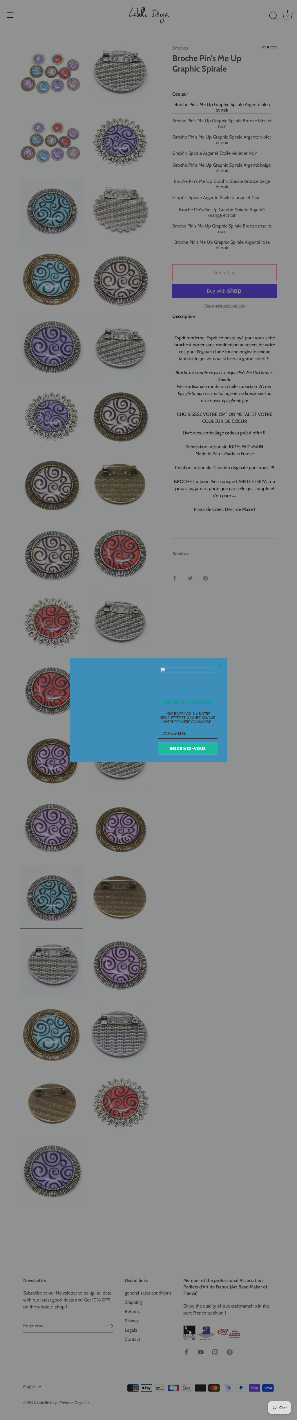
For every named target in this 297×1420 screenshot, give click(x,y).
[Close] (220, 665)
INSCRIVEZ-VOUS (188, 748)
